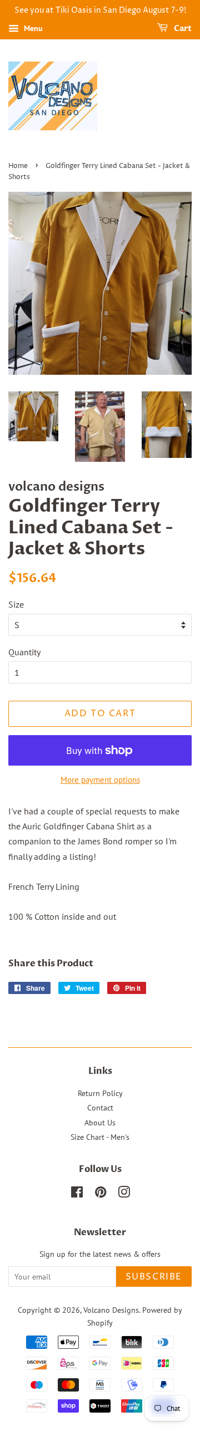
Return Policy (100, 1093)
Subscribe (154, 1277)
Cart (182, 28)
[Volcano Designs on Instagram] (124, 1194)
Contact (100, 1108)
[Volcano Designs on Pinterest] (100, 1194)
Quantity (24, 652)
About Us (100, 1123)
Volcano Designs (111, 1310)
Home (18, 166)
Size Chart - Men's (100, 1137)
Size (16, 604)
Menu (32, 28)
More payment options (100, 779)
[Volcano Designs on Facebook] (77, 1194)
